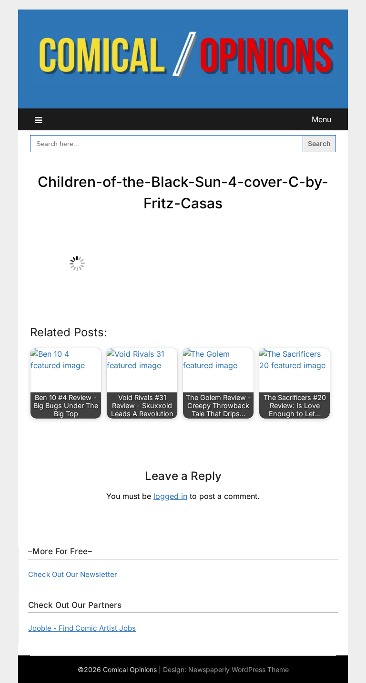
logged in (170, 496)
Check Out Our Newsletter (72, 574)
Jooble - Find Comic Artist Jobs (82, 628)
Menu (321, 119)
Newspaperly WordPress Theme (238, 669)
